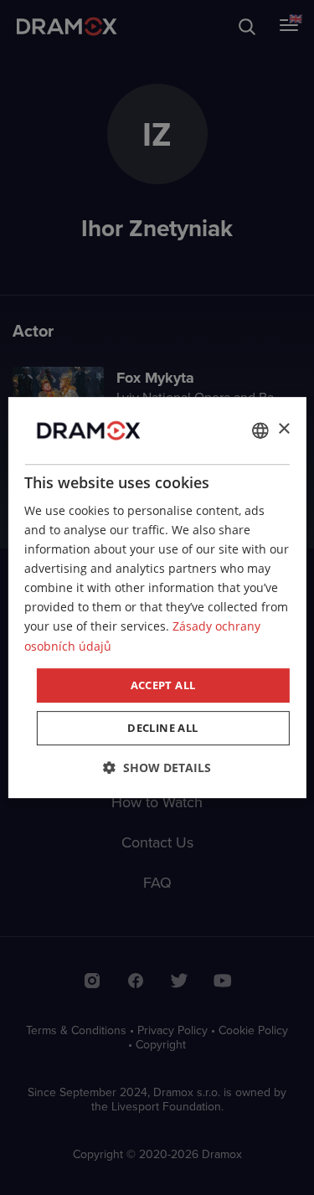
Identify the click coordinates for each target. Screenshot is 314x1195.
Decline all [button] (162, 727)
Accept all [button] (163, 685)
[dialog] (157, 598)
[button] (157, 767)
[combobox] (260, 430)
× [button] (283, 429)
